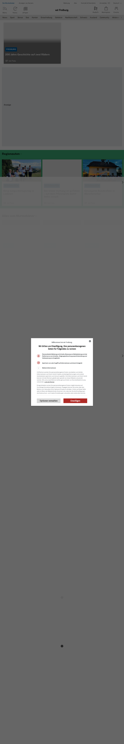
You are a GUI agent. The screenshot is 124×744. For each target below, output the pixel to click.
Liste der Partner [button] (49, 382)
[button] (62, 368)
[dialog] (62, 372)
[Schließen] (90, 341)
